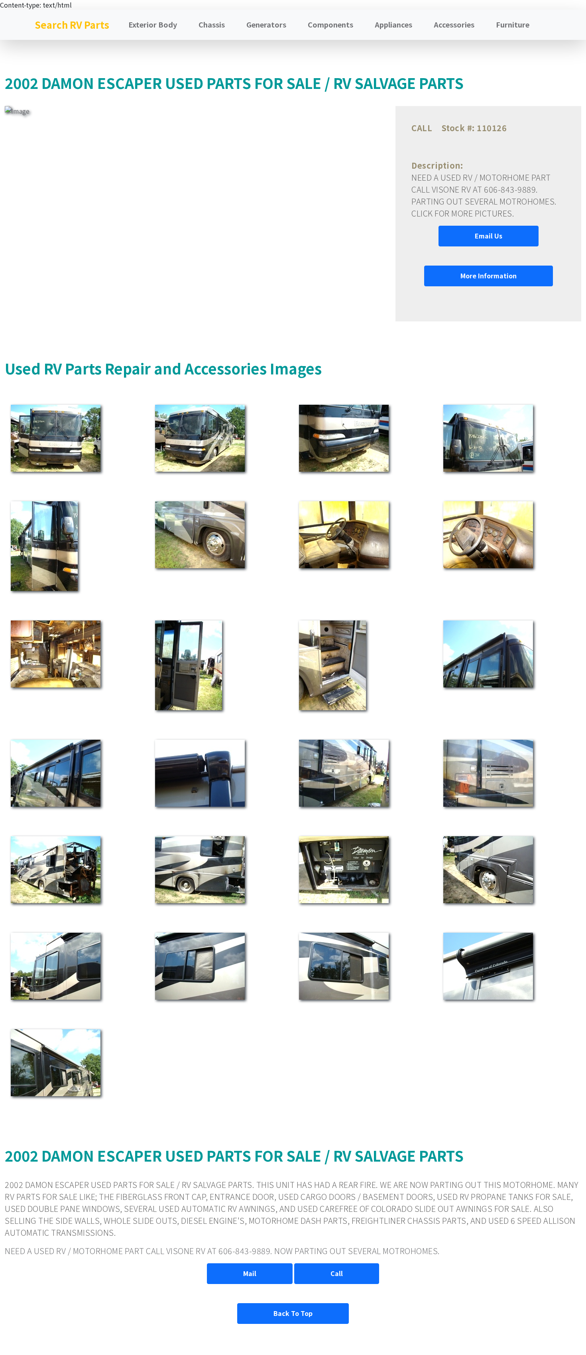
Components (330, 24)
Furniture (512, 24)
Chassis (212, 24)
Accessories (454, 24)
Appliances (393, 24)
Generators (266, 24)
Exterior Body (152, 24)
